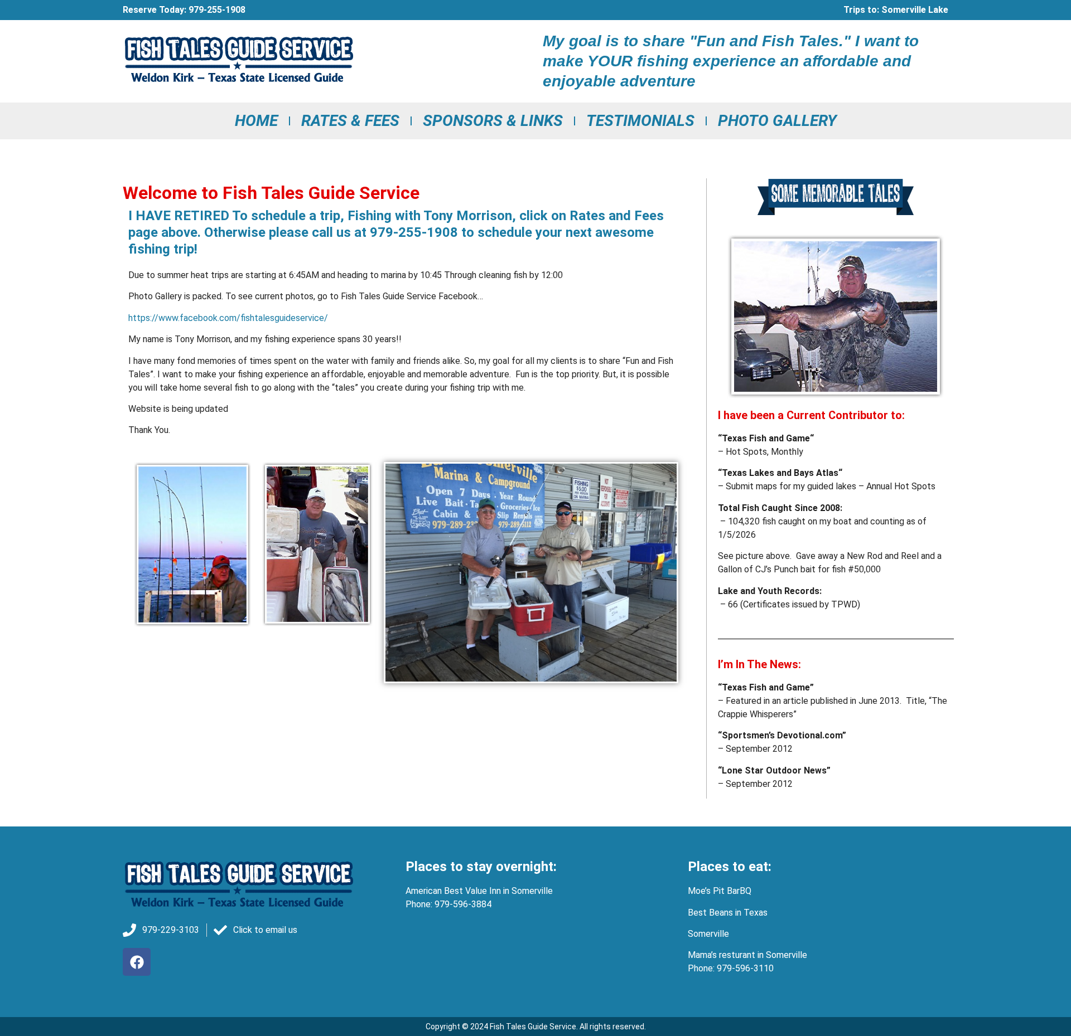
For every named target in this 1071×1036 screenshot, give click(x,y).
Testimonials (640, 120)
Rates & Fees (350, 120)
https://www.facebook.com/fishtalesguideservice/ (228, 318)
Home (256, 120)
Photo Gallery (777, 120)
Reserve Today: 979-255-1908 (184, 9)
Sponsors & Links (493, 120)
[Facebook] (137, 962)
